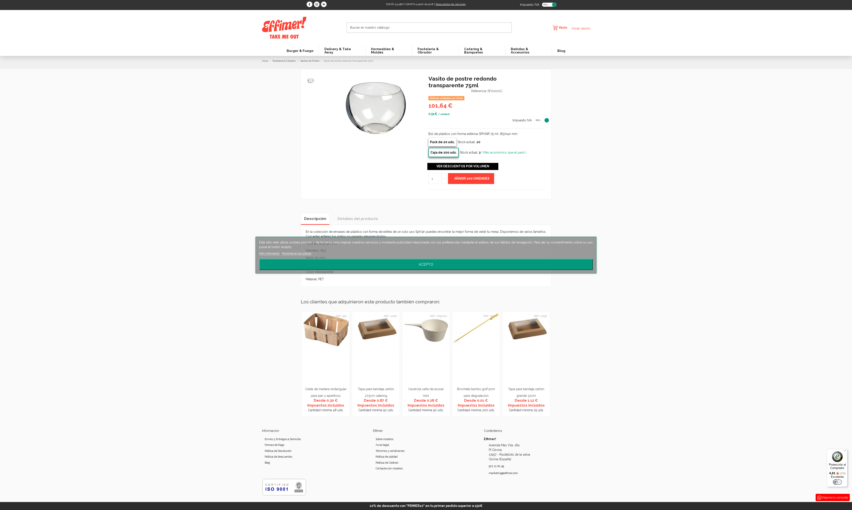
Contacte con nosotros (389, 468)
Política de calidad (387, 456)
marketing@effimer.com (503, 473)
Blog (267, 462)
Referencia (478, 91)
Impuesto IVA (529, 4)
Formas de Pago (274, 445)
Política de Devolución (278, 451)
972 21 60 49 (496, 466)
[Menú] (845, 451)
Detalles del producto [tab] (357, 219)
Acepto (426, 264)
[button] (305, 364)
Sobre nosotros (384, 439)
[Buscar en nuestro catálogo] (509, 27)
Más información (269, 253)
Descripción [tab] (315, 219)
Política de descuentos (278, 456)
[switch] (837, 482)
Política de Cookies (387, 462)
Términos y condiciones (390, 451)
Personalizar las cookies (296, 253)
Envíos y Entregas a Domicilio (283, 439)
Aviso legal (382, 445)
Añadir (471, 178)
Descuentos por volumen (451, 4)
